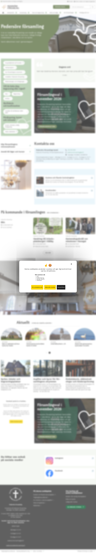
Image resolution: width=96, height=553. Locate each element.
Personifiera (61, 287)
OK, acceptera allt (37, 287)
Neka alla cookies (50, 287)
